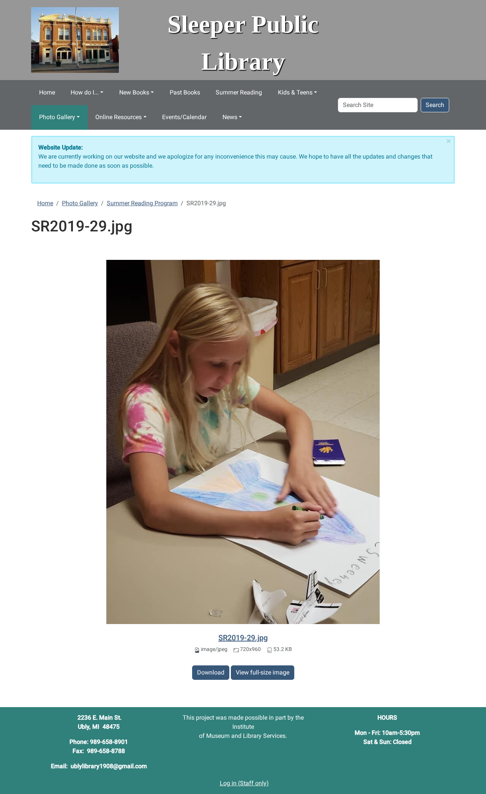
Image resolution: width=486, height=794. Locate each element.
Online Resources (118, 117)
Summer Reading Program (142, 203)
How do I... (85, 92)
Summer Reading (239, 92)
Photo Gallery (57, 117)
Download (210, 672)
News (229, 117)
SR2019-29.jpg (243, 637)
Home (47, 92)
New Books (134, 92)
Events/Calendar (184, 117)
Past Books (185, 92)
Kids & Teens (295, 92)
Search (435, 104)
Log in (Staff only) (244, 783)
